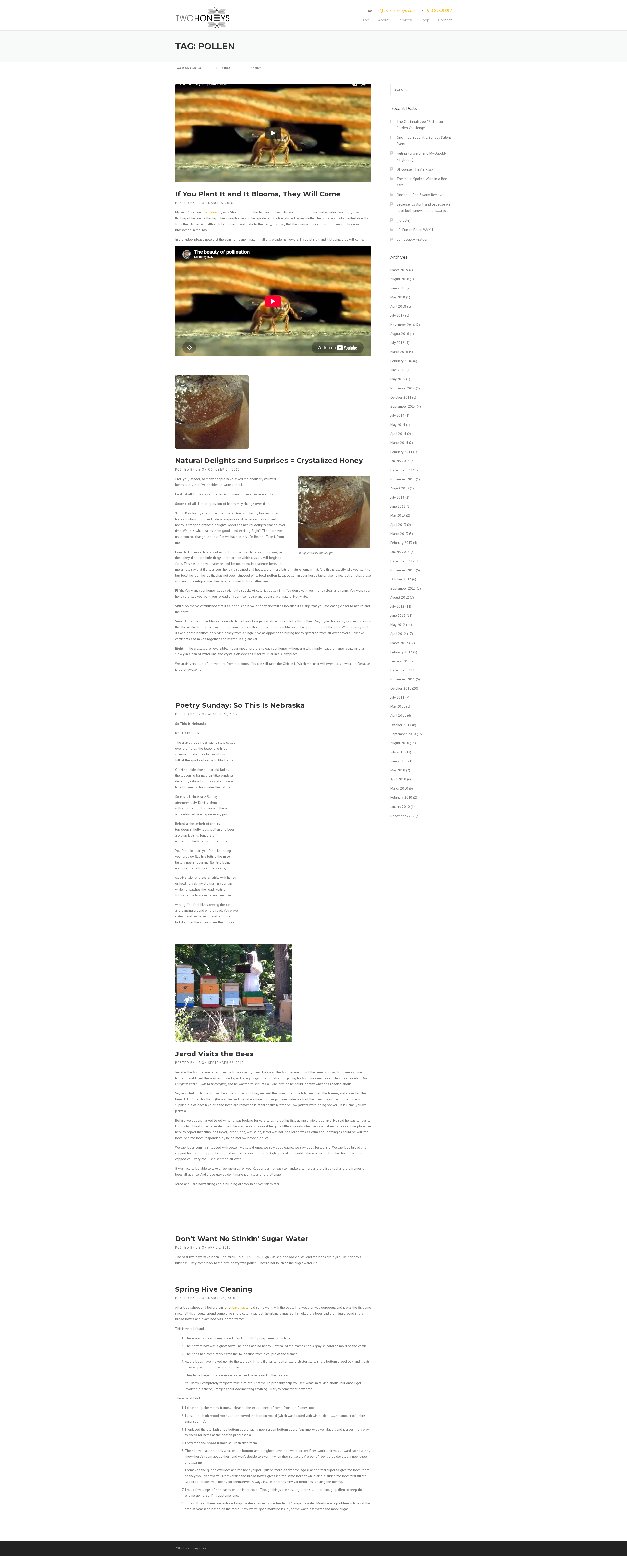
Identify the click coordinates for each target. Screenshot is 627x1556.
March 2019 (399, 270)
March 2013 (399, 533)
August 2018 (399, 279)
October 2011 (400, 688)
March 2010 (399, 788)
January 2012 (400, 661)
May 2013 (397, 515)
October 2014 (400, 397)
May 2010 (397, 770)
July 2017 (397, 315)
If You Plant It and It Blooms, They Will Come (258, 194)
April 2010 (398, 779)
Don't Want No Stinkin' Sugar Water (241, 1238)
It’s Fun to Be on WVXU (415, 229)
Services (405, 20)
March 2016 (399, 352)
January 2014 (400, 461)
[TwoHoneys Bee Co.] (202, 17)
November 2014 (402, 388)
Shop (425, 20)
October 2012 (400, 579)
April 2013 (398, 524)
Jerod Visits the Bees (214, 1054)
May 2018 (397, 297)
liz (198, 203)
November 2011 (402, 679)
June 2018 (398, 288)
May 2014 (397, 424)
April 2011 (398, 715)
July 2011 (397, 697)
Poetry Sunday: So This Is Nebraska (240, 705)
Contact (445, 20)
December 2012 (402, 561)
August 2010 (399, 743)
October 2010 (400, 725)
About (383, 20)
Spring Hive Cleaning (214, 1289)
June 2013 (398, 506)
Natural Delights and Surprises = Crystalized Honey (269, 460)
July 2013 (397, 497)
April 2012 (398, 633)
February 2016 (401, 361)
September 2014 (403, 406)
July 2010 (397, 752)
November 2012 (402, 570)
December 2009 (402, 816)
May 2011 (397, 706)
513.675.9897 (439, 10)
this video (210, 212)
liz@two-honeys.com (396, 10)
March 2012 (399, 643)
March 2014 (399, 442)
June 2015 (398, 370)
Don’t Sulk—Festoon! (413, 239)
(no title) (403, 220)
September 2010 (403, 734)
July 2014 (397, 415)
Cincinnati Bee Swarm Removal (421, 194)
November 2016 (402, 324)
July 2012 (397, 606)
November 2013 (402, 479)
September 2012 (403, 588)
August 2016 (399, 333)
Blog (365, 20)
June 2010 (398, 761)
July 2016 (397, 342)
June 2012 (398, 615)
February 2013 (401, 542)
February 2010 (401, 797)
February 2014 (401, 452)
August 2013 (399, 488)
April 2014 (398, 433)
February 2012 (401, 652)
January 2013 (400, 552)
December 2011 (402, 670)
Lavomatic (239, 1307)
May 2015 (397, 379)
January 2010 (400, 806)
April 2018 (398, 306)
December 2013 (402, 470)
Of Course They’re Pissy (415, 169)
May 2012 (397, 624)
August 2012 (399, 597)
